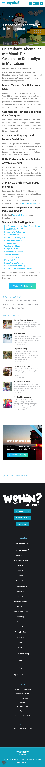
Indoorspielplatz (18, 404)
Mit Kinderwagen (27, 373)
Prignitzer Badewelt (11, 235)
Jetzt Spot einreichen (22, 751)
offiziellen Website (29, 203)
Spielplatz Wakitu (11, 249)
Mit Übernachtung (27, 340)
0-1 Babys (17, 323)
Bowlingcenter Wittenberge (14, 232)
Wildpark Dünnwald (11, 254)
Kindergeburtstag (29, 325)
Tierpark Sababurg (20, 349)
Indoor (31, 402)
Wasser (33, 327)
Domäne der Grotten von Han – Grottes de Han (22, 226)
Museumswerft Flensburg (14, 240)
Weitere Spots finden (22, 286)
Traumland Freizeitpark (22, 366)
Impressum (22, 752)
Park (15, 342)
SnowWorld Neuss (20, 333)
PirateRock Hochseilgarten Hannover (18, 268)
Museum (36, 406)
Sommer (27, 327)
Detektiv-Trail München (22, 381)
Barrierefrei (17, 353)
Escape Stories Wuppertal (14, 263)
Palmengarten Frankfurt (13, 228)
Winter (25, 342)
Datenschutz (22, 754)
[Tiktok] (37, 3)
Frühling (16, 325)
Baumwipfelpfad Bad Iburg (14, 266)
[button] (4, 763)
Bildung (31, 384)
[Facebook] (34, 3)
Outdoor (37, 325)
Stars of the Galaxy (11, 257)
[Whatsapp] (41, 3)
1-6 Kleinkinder (24, 323)
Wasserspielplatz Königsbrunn (24, 320)
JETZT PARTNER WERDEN (15, 475)
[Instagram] (30, 3)
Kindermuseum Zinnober (13, 252)
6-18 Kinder (33, 323)
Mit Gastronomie (30, 338)
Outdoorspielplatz (19, 327)
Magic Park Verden (11, 260)
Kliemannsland (10, 230)
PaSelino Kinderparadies (22, 397)
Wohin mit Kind (18, 215)
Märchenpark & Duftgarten (14, 238)
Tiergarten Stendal (11, 243)
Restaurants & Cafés (20, 408)
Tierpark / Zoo (18, 359)
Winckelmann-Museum (13, 246)
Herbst (21, 325)
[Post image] (7, 324)
